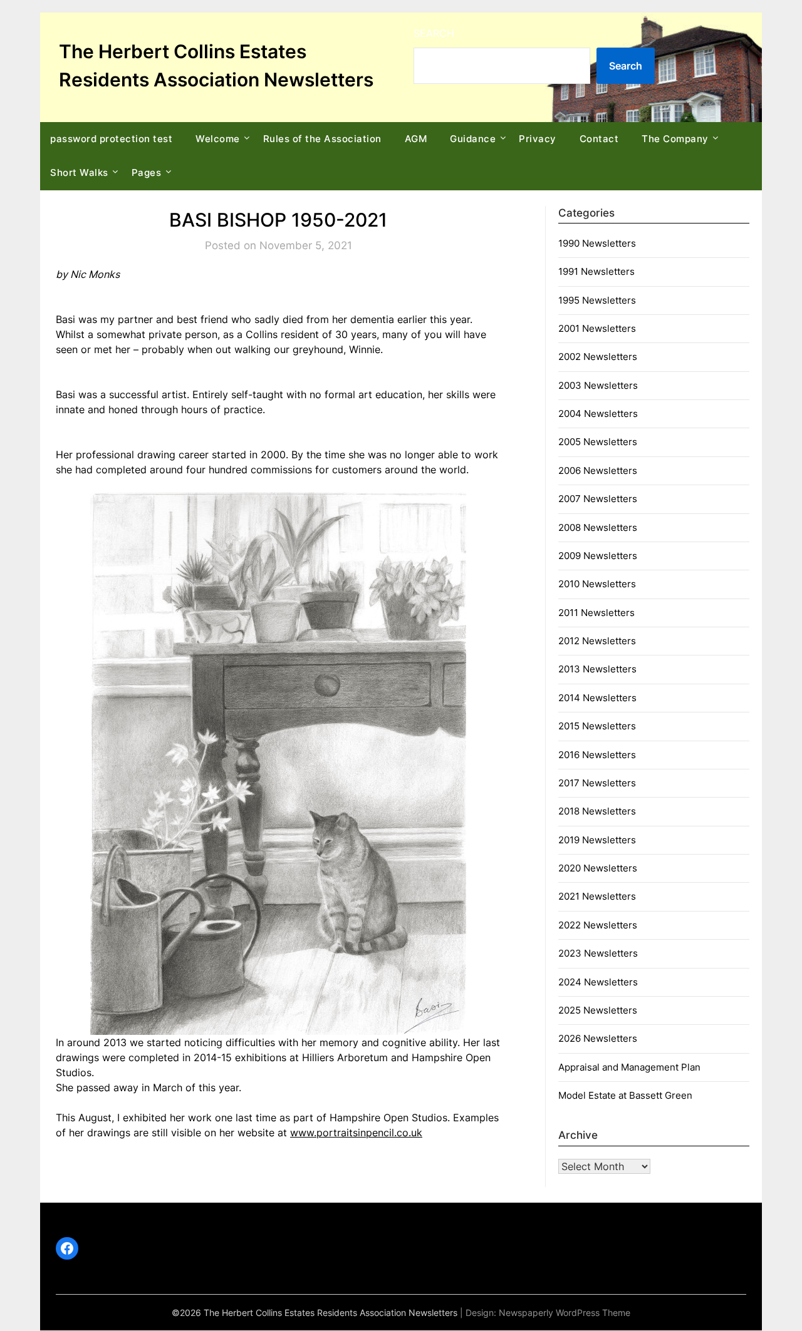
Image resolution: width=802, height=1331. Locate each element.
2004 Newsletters (598, 413)
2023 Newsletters (598, 953)
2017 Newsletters (597, 783)
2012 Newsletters (597, 641)
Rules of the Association (322, 139)
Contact (599, 139)
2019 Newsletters (597, 840)
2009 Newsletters (597, 556)
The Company (675, 139)
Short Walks (79, 172)
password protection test (111, 139)
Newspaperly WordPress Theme (564, 1312)
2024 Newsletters (598, 982)
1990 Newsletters (597, 243)
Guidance (473, 139)
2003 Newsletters (598, 385)
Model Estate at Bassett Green (625, 1095)
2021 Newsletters (597, 896)
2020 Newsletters (597, 868)
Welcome (217, 139)
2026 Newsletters (597, 1038)
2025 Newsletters (597, 1010)
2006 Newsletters (597, 470)
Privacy (537, 139)
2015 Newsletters (597, 726)
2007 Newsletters (597, 499)
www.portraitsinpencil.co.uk (356, 1132)
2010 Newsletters (597, 584)
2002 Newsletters (597, 356)
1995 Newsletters (597, 300)
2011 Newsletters (596, 613)
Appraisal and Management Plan (629, 1067)
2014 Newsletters (597, 698)
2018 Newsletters (597, 811)
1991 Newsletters (596, 271)
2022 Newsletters (597, 925)
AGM (416, 139)
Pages (147, 172)
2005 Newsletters (597, 442)
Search (434, 33)
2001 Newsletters (597, 328)
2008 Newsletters (597, 527)
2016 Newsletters (597, 755)
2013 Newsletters (597, 669)
